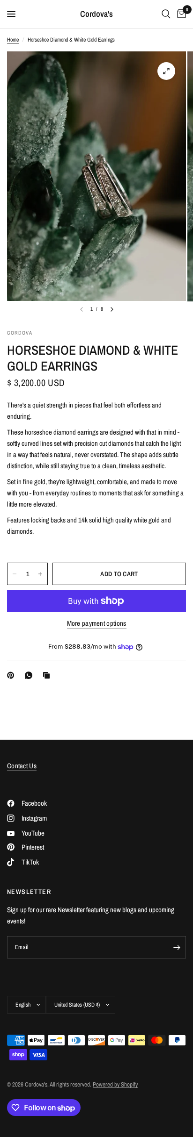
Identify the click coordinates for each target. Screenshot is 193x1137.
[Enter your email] (176, 947)
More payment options (96, 623)
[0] (180, 14)
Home (13, 39)
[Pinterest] (12, 675)
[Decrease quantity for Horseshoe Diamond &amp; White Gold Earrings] (14, 574)
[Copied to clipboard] (48, 675)
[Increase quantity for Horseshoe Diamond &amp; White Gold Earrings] (40, 574)
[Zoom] (166, 71)
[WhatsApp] (30, 675)
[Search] (166, 14)
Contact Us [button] (22, 766)
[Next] (112, 309)
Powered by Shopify (115, 1084)
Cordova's (96, 14)
